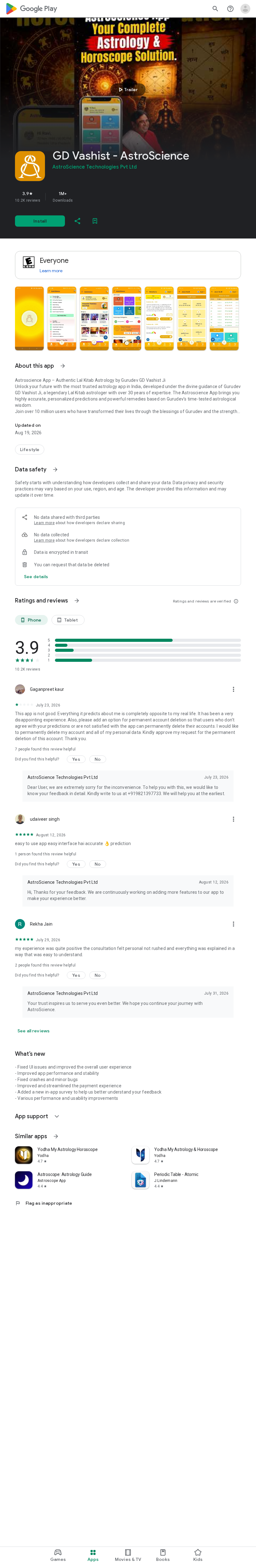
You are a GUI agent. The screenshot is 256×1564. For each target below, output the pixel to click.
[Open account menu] (245, 8)
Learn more (51, 270)
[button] (29, 318)
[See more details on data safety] (36, 576)
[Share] (77, 221)
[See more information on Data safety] (55, 469)
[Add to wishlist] (94, 221)
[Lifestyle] (29, 449)
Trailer (127, 89)
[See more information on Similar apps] (55, 1136)
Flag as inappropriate (43, 1203)
